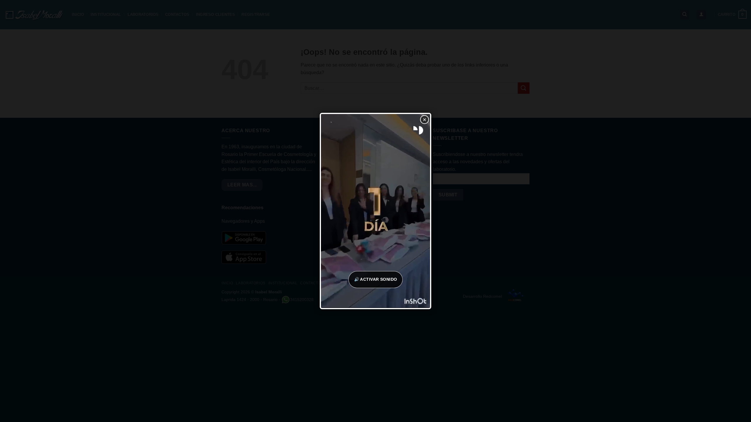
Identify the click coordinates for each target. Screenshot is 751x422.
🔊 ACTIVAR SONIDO (375, 279)
